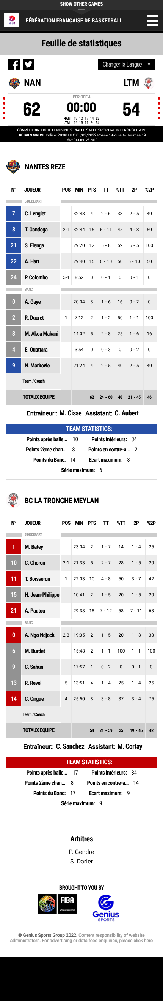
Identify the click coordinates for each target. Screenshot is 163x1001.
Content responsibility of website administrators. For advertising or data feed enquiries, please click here (81, 938)
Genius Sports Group (105, 908)
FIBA (57, 908)
